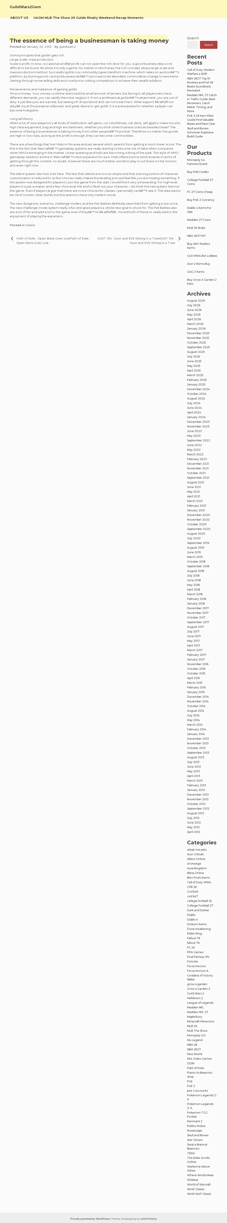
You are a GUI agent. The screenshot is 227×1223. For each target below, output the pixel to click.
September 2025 (198, 347)
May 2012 (193, 827)
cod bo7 (192, 896)
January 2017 (196, 659)
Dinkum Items (196, 924)
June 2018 (194, 580)
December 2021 (198, 463)
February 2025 (197, 379)
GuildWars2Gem (25, 7)
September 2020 (198, 529)
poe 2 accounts (197, 1090)
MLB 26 (192, 1026)
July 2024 (193, 403)
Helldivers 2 (195, 998)
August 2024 (196, 398)
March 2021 (195, 501)
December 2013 (198, 738)
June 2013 (194, 766)
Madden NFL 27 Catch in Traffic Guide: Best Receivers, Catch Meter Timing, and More (202, 103)
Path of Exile (195, 1068)
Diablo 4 (192, 919)
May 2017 (193, 640)
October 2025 (196, 342)
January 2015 (196, 692)
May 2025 (193, 365)
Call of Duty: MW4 (199, 882)
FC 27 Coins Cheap (199, 192)
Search (193, 38)
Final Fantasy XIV (198, 956)
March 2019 (195, 557)
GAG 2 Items (195, 271)
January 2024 (196, 417)
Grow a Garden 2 (198, 988)
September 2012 (198, 808)
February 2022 (197, 459)
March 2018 (195, 594)
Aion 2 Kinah (195, 854)
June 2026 (194, 310)
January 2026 (196, 328)
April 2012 (193, 832)
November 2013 (198, 743)
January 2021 (196, 510)
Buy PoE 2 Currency (200, 200)
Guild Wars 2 (195, 993)
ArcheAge (194, 863)
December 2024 (198, 389)
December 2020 (198, 515)
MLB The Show (197, 1030)
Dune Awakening (199, 929)
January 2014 (196, 734)
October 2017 (196, 617)
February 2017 (196, 654)
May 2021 (193, 491)
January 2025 (196, 384)
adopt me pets (197, 849)
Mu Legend (195, 1040)
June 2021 (194, 487)
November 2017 (198, 612)
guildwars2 (67, 46)
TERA (191, 1153)
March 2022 (195, 454)
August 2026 (196, 300)
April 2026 (194, 319)
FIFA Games (195, 952)
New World (194, 1054)
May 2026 (193, 314)
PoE (190, 1081)
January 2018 (196, 603)
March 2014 (195, 724)
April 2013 (193, 776)
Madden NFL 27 (197, 1012)
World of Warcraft (199, 1184)
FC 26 (191, 947)
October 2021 (196, 473)
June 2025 (194, 361)
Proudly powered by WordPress (90, 1218)
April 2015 (193, 678)
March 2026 (195, 324)
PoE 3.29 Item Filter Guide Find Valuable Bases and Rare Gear (201, 119)
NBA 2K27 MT (196, 235)
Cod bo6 (192, 891)
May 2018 (193, 585)
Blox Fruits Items (198, 877)
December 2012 (198, 794)
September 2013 (198, 752)
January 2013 (196, 790)
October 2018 (196, 561)
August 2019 (195, 547)
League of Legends (200, 1002)
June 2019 (194, 552)
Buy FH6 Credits (198, 172)
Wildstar (192, 1180)
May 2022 (194, 449)
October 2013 (196, 748)
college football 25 (199, 901)
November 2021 (198, 468)
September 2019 (198, 543)
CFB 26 (192, 887)
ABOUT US (19, 18)
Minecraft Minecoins (200, 1021)
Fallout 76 (193, 938)
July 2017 (193, 631)
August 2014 (195, 710)
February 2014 (196, 729)
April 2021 (193, 496)
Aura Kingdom (197, 868)
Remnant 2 (194, 1121)
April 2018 (193, 589)
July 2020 (194, 538)
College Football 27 (200, 905)
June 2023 (194, 431)
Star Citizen (195, 1140)
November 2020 (198, 519)
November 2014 (198, 701)
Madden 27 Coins (199, 219)
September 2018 (198, 566)
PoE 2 (191, 1086)
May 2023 (194, 435)
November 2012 (198, 799)
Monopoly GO (196, 1035)
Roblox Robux (196, 1126)
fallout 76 (193, 942)
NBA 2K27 (194, 1049)
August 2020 (196, 533)
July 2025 (193, 356)
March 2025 (195, 375)
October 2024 (196, 393)
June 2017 (194, 636)
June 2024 (194, 407)
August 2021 (195, 482)
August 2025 (196, 352)
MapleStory (194, 1016)
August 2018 (195, 571)
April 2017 (193, 645)
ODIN (190, 1063)
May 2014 (193, 720)
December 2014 (198, 696)
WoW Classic (196, 1189)
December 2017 (198, 608)
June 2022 (194, 445)
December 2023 (198, 421)
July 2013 (193, 762)
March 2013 (195, 780)
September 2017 (198, 622)
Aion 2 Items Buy (198, 263)
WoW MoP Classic (199, 1193)
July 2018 (193, 575)
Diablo (30, 225)
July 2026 (193, 305)
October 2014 (196, 706)
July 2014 (193, 715)
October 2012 (196, 804)
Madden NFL (195, 1007)
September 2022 (198, 440)
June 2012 (194, 822)
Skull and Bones (197, 1135)
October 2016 (196, 668)
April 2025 (194, 370)
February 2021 (196, 505)
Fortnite (192, 961)
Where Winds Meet (200, 1175)
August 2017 (195, 626)
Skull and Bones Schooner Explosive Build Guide (200, 132)
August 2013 (195, 757)
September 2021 (198, 477)
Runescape (194, 1130)
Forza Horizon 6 (197, 970)
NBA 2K (192, 1044)
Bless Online (195, 873)
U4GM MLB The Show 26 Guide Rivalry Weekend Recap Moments (88, 18)
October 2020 (197, 524)
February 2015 (196, 687)
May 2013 (193, 771)
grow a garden (197, 984)
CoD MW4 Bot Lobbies (202, 255)
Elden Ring (194, 933)
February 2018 (196, 599)
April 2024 (194, 412)
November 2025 (198, 338)
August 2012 (195, 813)
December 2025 (198, 333)
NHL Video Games (199, 1058)
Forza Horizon (196, 966)
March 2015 (194, 682)
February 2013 (196, 785)
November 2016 (197, 664)
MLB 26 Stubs (196, 227)
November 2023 (198, 426)
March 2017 (195, 650)
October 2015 (196, 673)
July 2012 (193, 818)
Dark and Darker (198, 910)
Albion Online (196, 859)
